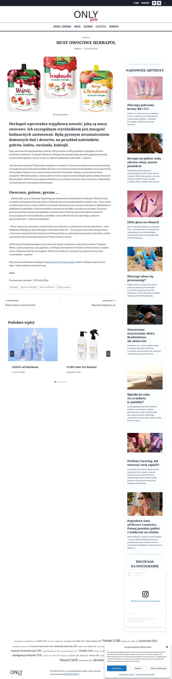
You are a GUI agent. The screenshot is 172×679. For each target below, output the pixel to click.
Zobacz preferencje (158, 668)
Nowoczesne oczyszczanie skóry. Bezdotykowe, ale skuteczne (141, 335)
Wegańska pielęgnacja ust (103, 303)
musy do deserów (47, 287)
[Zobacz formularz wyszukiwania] (164, 3)
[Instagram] (159, 3)
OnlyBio (86, 650)
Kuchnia (88, 26)
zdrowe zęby (85, 660)
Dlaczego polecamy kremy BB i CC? (140, 107)
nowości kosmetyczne (26, 650)
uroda (103, 656)
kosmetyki (148, 640)
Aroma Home (30, 641)
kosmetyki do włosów (42, 646)
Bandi (42, 641)
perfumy (98, 651)
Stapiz (84, 656)
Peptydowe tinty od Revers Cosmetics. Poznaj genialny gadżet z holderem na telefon (143, 526)
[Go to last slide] (12, 354)
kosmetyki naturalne (65, 646)
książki (91, 646)
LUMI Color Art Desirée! (82, 367)
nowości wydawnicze (51, 651)
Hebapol (14, 287)
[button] (167, 647)
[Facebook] (154, 3)
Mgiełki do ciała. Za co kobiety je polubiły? (138, 398)
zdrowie (102, 660)
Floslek (111, 640)
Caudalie (58, 641)
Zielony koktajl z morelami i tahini (20, 303)
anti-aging (18, 641)
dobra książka (93, 641)
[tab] (55, 381)
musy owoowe (64, 287)
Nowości (114, 26)
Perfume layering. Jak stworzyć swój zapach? (143, 463)
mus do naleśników (29, 287)
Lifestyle (101, 26)
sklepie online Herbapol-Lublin (60, 262)
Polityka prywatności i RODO (145, 674)
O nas (136, 3)
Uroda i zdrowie (62, 26)
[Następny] (108, 354)
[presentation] (33, 344)
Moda (77, 26)
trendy (94, 655)
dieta (80, 641)
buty (50, 641)
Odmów (137, 668)
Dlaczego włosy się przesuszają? (140, 278)
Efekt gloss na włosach (143, 222)
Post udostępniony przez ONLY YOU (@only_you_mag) (149, 627)
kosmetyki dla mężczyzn (21, 646)
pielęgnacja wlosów (27, 655)
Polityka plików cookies (126, 674)
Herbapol (125, 641)
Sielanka (64, 655)
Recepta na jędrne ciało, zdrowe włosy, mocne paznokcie (144, 162)
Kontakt (145, 3)
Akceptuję (117, 668)
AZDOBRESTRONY (70, 674)
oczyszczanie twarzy (69, 651)
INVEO (134, 641)
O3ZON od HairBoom (25, 367)
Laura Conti (102, 646)
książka (82, 646)
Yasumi (68, 660)
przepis (47, 656)
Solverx (74, 655)
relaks (55, 656)
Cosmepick (69, 641)
